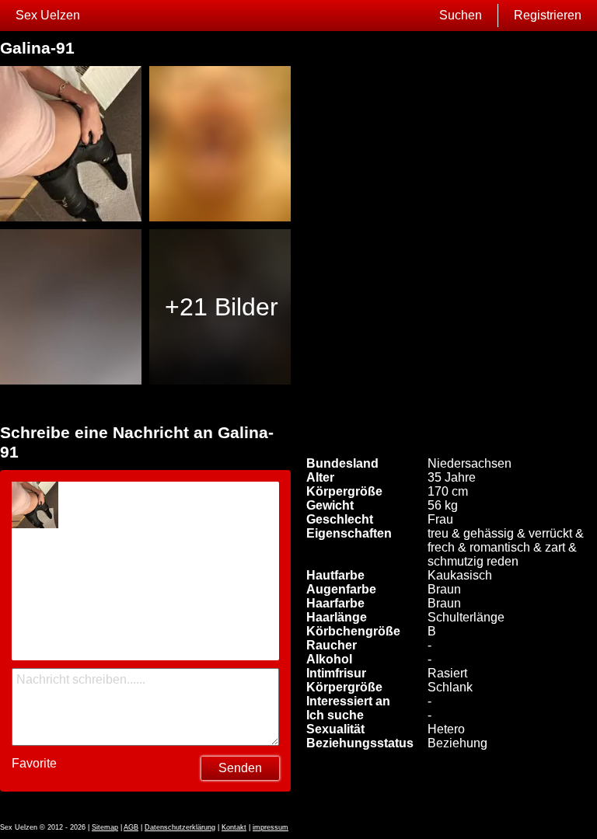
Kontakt (234, 827)
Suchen (460, 15)
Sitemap (105, 827)
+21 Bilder (221, 307)
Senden (240, 768)
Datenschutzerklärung (180, 827)
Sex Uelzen (48, 15)
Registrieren (547, 15)
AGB (131, 827)
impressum (270, 827)
